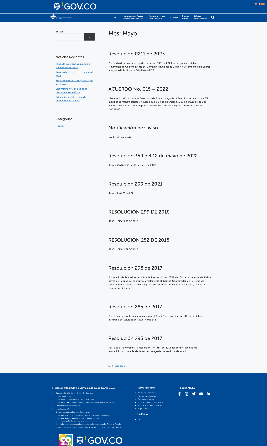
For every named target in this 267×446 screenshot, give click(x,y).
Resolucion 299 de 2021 (135, 184)
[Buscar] (213, 17)
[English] (256, 3)
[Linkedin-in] (208, 394)
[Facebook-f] (179, 394)
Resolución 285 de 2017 (135, 307)
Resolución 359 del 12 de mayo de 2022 (153, 156)
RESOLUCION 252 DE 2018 (138, 240)
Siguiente (121, 366)
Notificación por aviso (133, 128)
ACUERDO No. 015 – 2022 (138, 89)
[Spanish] (263, 3)
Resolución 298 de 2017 (135, 268)
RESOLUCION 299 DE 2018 (139, 212)
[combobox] (69, 37)
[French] (259, 3)
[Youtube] (201, 394)
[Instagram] (187, 394)
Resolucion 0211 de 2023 (136, 54)
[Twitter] (194, 394)
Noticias (60, 126)
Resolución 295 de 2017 (135, 338)
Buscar (59, 31)
